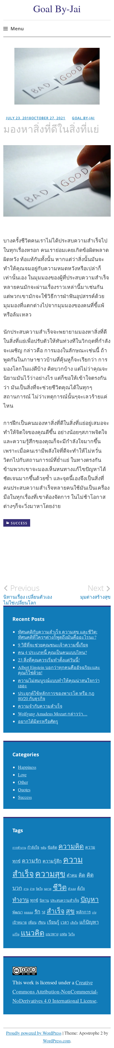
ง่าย (32, 889)
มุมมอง (34, 558)
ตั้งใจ (81, 888)
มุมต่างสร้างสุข (95, 591)
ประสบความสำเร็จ (64, 900)
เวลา (65, 922)
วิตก (98, 558)
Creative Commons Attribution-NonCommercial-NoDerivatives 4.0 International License (55, 991)
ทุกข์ (34, 900)
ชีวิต (60, 887)
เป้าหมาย (19, 922)
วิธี (43, 912)
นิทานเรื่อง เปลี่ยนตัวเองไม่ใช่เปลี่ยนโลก (27, 594)
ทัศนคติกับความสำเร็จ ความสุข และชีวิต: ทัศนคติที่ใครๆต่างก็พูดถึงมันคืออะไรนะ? (57, 634)
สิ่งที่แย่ (88, 566)
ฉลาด (47, 889)
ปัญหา (62, 549)
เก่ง (94, 912)
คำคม (72, 875)
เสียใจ (74, 923)
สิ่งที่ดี (66, 566)
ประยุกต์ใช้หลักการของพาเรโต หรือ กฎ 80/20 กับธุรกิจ (56, 695)
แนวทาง (52, 933)
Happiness (27, 767)
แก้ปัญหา (41, 575)
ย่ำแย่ (79, 558)
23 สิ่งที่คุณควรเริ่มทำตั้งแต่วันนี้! (49, 660)
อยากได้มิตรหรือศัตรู (38, 721)
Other (23, 782)
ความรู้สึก (62, 532)
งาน (26, 889)
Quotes (24, 789)
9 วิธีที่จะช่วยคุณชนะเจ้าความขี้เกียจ (53, 645)
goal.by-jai (83, 118)
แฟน (63, 933)
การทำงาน (19, 847)
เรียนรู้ (53, 922)
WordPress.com (56, 1041)
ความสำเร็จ (91, 532)
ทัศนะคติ (38, 541)
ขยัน (43, 847)
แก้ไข (15, 934)
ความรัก (31, 860)
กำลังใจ (37, 532)
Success (19, 523)
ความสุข (50, 873)
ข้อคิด (52, 847)
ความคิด (71, 846)
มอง (14, 558)
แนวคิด (32, 933)
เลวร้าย (17, 575)
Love (22, 774)
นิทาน (44, 900)
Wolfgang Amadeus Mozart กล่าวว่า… (52, 714)
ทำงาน (20, 899)
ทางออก (63, 541)
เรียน (42, 922)
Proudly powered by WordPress (33, 1033)
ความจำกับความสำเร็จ (40, 706)
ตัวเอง (72, 889)
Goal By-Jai (57, 8)
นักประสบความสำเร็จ (28, 549)
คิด (82, 874)
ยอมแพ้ (58, 558)
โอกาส (66, 575)
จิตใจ (15, 541)
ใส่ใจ (71, 934)
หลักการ (83, 912)
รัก (37, 911)
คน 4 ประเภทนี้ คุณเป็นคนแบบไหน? (52, 652)
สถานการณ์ (20, 566)
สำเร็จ (46, 566)
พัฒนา (17, 912)
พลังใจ (84, 549)
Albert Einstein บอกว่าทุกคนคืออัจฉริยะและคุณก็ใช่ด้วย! (59, 669)
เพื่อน (32, 922)
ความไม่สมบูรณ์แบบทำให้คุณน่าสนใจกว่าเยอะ (59, 682)
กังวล (15, 532)
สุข (70, 910)
